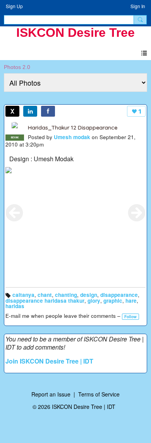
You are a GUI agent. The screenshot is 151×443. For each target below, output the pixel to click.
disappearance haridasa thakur (44, 300)
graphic (112, 300)
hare (131, 300)
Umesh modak (72, 137)
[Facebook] (48, 111)
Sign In (137, 6)
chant (45, 294)
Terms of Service (99, 394)
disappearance (119, 294)
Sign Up (14, 6)
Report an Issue (50, 394)
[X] (12, 111)
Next (137, 213)
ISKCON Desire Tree (75, 33)
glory (94, 300)
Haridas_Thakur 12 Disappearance (72, 127)
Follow (130, 316)
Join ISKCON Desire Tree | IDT (49, 361)
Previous (14, 213)
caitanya (23, 294)
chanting (66, 294)
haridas (14, 306)
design (88, 294)
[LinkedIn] (30, 111)
